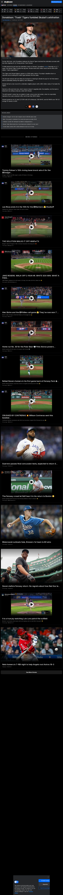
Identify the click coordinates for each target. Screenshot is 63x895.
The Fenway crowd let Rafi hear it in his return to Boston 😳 (28, 496)
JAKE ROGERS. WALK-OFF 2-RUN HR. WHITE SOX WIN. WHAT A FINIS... (30, 277)
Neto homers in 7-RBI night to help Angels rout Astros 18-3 (28, 664)
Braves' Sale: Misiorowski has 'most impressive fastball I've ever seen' (20, 124)
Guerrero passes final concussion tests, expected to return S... (30, 464)
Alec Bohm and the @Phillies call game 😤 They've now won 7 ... (30, 312)
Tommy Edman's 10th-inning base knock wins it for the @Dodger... (26, 171)
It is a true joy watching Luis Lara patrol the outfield (24, 618)
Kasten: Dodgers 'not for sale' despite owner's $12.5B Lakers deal (19, 116)
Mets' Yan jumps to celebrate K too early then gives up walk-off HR (20, 119)
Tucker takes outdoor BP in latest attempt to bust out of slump (18, 126)
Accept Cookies (45, 880)
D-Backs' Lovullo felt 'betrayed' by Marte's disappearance (17, 121)
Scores (10, 5)
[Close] (48, 877)
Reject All (45, 884)
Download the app (56, 1)
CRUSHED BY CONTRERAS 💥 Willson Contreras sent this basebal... (27, 416)
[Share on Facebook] (33, 106)
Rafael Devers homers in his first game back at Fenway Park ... (30, 381)
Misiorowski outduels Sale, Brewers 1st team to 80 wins (26, 542)
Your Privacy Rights (45, 888)
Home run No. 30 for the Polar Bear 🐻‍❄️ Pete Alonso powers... (28, 347)
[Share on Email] (37, 106)
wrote (46, 66)
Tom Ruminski (6, 20)
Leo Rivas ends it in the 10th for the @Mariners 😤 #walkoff (28, 207)
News (15, 5)
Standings (22, 5)
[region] (31, 885)
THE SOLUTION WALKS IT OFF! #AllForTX (20, 241)
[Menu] (2, 2)
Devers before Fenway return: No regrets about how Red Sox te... (31, 586)
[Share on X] (26, 106)
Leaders (29, 5)
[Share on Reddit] (30, 106)
